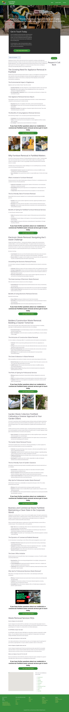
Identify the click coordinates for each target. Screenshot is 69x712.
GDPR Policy (56, 698)
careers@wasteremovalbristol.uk (6, 705)
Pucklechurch (40, 677)
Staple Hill (40, 687)
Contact (64, 2)
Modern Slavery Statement (58, 699)
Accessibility (56, 701)
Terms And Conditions (45, 700)
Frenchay (39, 690)
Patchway (17, 704)
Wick (39, 689)
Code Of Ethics (44, 703)
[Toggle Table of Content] (19, 57)
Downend (39, 683)
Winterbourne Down (41, 686)
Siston (39, 678)
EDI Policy (56, 700)
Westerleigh (40, 681)
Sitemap (30, 701)
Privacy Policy (44, 698)
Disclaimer (56, 702)
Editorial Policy (44, 701)
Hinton (39, 684)
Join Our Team (58, 2)
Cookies (43, 699)
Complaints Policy (44, 702)
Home (52, 2)
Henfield (39, 680)
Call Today (54, 58)
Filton (16, 701)
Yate (16, 700)
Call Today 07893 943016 (21, 50)
